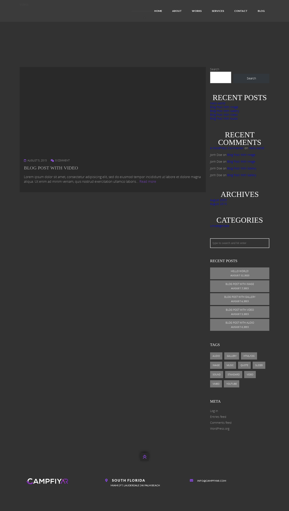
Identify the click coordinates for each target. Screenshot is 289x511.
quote (244, 365)
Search (214, 69)
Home (158, 10)
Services (218, 10)
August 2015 (218, 204)
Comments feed (220, 423)
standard (234, 374)
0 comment (62, 160)
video (250, 374)
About (177, 10)
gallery (232, 355)
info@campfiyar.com (211, 480)
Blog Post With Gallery (224, 111)
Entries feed (218, 417)
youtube (231, 383)
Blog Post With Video (51, 167)
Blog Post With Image (224, 107)
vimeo (216, 383)
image (216, 365)
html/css (249, 355)
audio (216, 355)
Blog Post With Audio (224, 118)
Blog (261, 10)
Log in (214, 411)
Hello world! (218, 103)
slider (259, 365)
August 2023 (218, 200)
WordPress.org (219, 429)
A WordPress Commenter (227, 148)
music (230, 365)
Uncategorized (219, 226)
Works (197, 10)
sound (217, 374)
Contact (241, 10)
